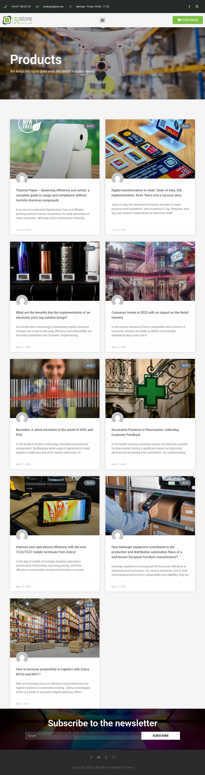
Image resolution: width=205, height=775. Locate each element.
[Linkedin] (197, 6)
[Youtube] (98, 757)
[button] (102, 20)
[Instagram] (114, 757)
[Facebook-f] (189, 6)
